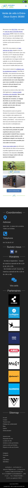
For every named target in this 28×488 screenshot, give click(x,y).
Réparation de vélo (8, 438)
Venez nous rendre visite (9, 146)
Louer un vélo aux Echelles (10, 445)
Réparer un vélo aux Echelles (11, 447)
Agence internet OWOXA (14, 483)
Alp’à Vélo (14, 29)
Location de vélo (7, 440)
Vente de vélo (6, 436)
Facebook (5, 455)
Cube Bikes (6, 459)
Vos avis (14, 285)
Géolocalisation (7, 430)
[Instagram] (26, 2)
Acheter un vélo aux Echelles (10, 443)
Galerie (5, 428)
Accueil (5, 417)
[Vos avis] (14, 279)
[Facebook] (23, 2)
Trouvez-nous (6, 422)
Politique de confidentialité (10, 424)
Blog (4, 426)
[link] (12, 252)
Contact (5, 419)
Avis (4, 457)
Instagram (5, 453)
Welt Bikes (6, 461)
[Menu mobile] (26, 6)
